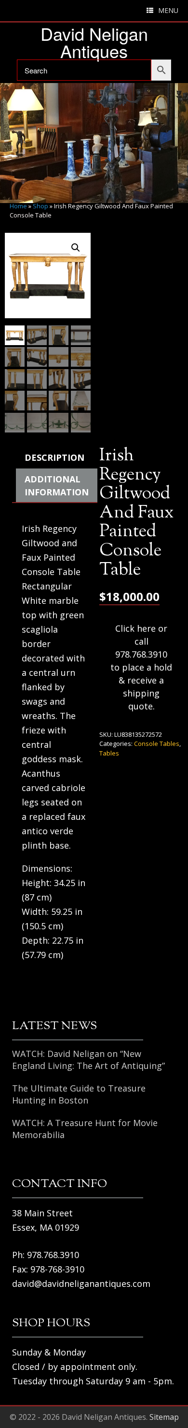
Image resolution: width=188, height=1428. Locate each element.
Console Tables (156, 743)
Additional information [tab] (57, 485)
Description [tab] (54, 457)
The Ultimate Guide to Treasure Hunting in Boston (79, 1094)
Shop (40, 206)
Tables (109, 753)
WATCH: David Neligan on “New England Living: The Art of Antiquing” (88, 1059)
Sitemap (164, 1417)
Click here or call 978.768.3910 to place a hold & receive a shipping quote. (141, 667)
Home (18, 206)
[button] (75, 247)
